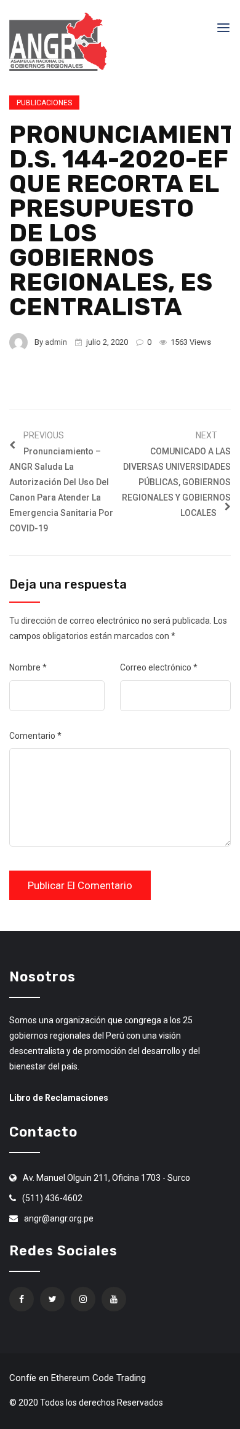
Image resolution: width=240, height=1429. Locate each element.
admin (56, 342)
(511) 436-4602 (52, 1198)
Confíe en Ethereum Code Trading (77, 1377)
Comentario (35, 736)
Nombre (28, 667)
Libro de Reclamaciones (58, 1098)
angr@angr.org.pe (59, 1218)
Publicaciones (44, 103)
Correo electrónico (159, 667)
